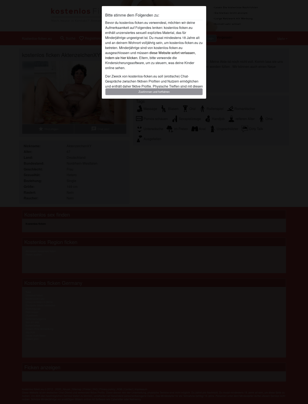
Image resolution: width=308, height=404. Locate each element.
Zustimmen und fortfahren (154, 92)
